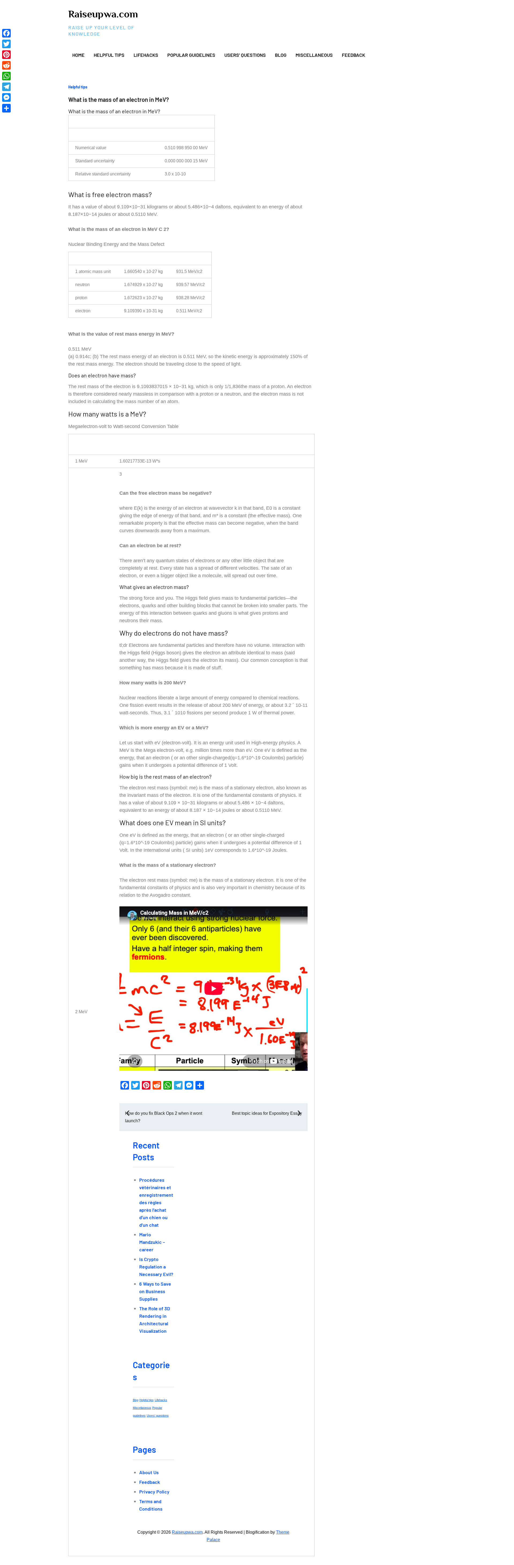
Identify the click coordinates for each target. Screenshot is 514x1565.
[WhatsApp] (6, 76)
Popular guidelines (191, 55)
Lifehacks (146, 55)
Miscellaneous (314, 55)
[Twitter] (6, 44)
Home (78, 55)
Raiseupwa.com (103, 14)
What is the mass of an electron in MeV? (118, 99)
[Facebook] (6, 33)
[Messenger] (6, 97)
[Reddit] (6, 65)
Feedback (353, 55)
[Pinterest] (6, 54)
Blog (280, 55)
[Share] (6, 108)
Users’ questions (245, 55)
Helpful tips (109, 55)
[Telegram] (6, 86)
